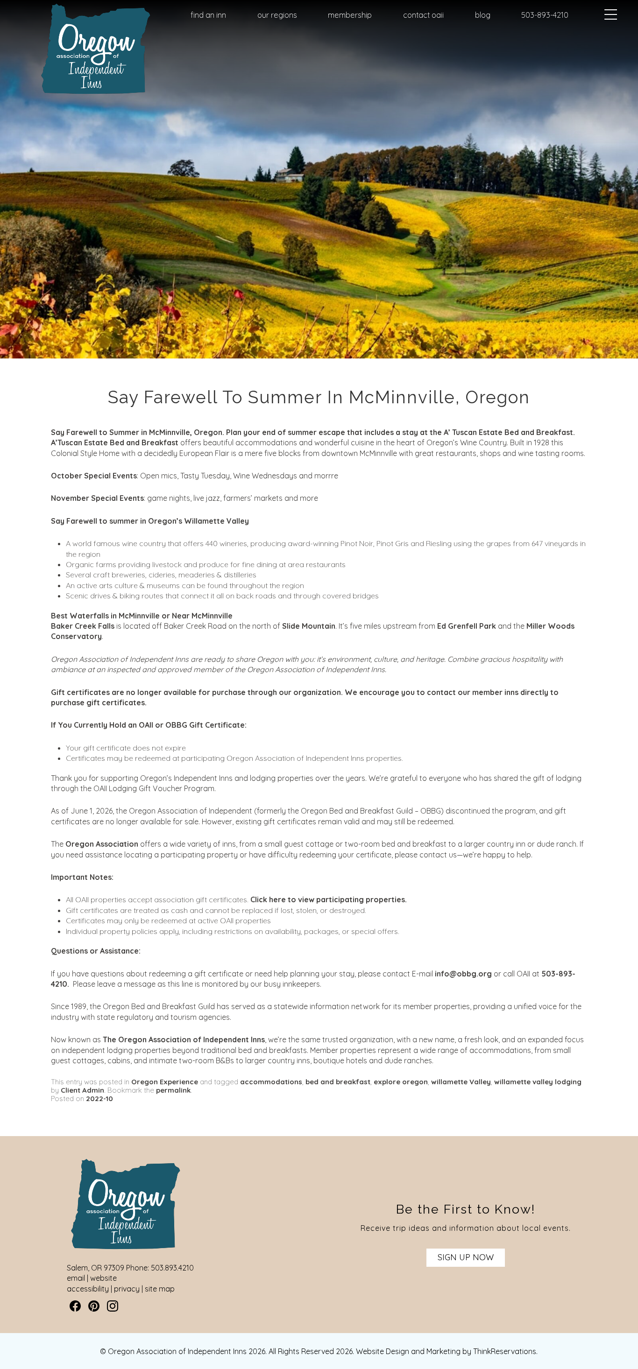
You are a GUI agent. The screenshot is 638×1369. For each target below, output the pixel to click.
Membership (350, 15)
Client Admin (82, 1090)
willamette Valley (461, 1081)
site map (160, 1288)
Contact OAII (423, 15)
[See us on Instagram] (112, 1306)
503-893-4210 (544, 15)
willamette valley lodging (537, 1081)
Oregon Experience (164, 1081)
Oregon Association (101, 844)
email (76, 1278)
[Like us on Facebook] (75, 1306)
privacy (127, 1288)
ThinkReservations (504, 1351)
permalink (173, 1090)
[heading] (319, 397)
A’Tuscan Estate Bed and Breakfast (114, 442)
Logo (80, 15)
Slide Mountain (308, 626)
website (103, 1278)
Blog (482, 15)
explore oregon (401, 1081)
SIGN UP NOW (466, 1257)
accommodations (271, 1081)
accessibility (88, 1288)
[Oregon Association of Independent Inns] (96, 94)
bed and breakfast (337, 1081)
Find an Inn (208, 15)
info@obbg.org (463, 973)
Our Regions (277, 15)
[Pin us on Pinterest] (93, 1306)
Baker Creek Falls (82, 626)
